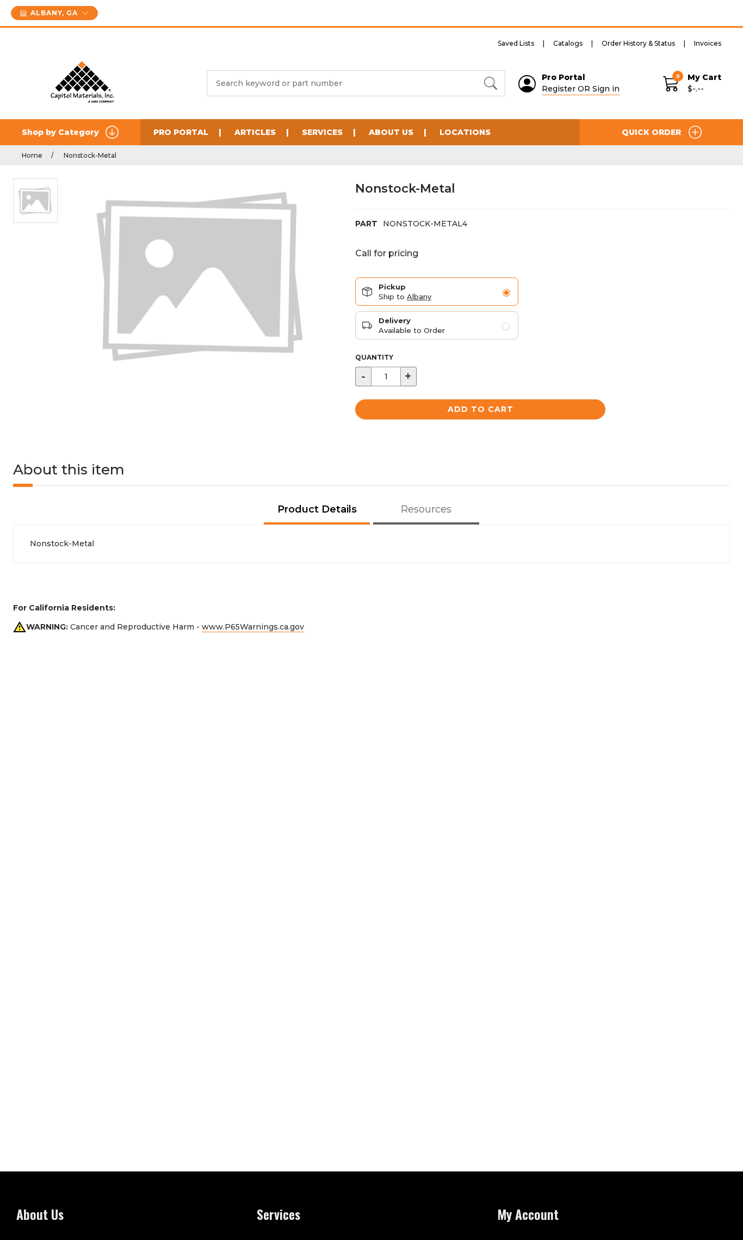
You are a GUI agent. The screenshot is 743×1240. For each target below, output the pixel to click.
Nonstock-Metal (89, 155)
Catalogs (568, 43)
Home (32, 155)
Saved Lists (516, 43)
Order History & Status (638, 43)
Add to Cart (480, 409)
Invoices (707, 43)
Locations (465, 132)
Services (322, 132)
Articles (255, 132)
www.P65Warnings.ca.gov (253, 627)
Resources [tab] (426, 509)
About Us (391, 132)
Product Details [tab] (317, 509)
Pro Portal (180, 132)
